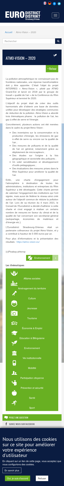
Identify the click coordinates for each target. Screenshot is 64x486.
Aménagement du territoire (32, 288)
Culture (32, 298)
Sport (32, 407)
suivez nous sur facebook (22, 424)
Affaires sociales (32, 278)
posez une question (18, 417)
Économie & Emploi (32, 328)
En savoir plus (12, 470)
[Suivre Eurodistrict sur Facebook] (54, 3)
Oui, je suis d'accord (17, 478)
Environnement (42, 257)
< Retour (52, 69)
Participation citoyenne (32, 378)
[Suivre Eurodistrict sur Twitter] (59, 3)
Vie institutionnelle (32, 358)
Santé (32, 397)
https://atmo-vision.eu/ (28, 242)
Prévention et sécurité (32, 387)
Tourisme (32, 318)
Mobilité (32, 368)
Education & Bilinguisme (32, 338)
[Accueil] (23, 15)
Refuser (42, 478)
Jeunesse (32, 308)
